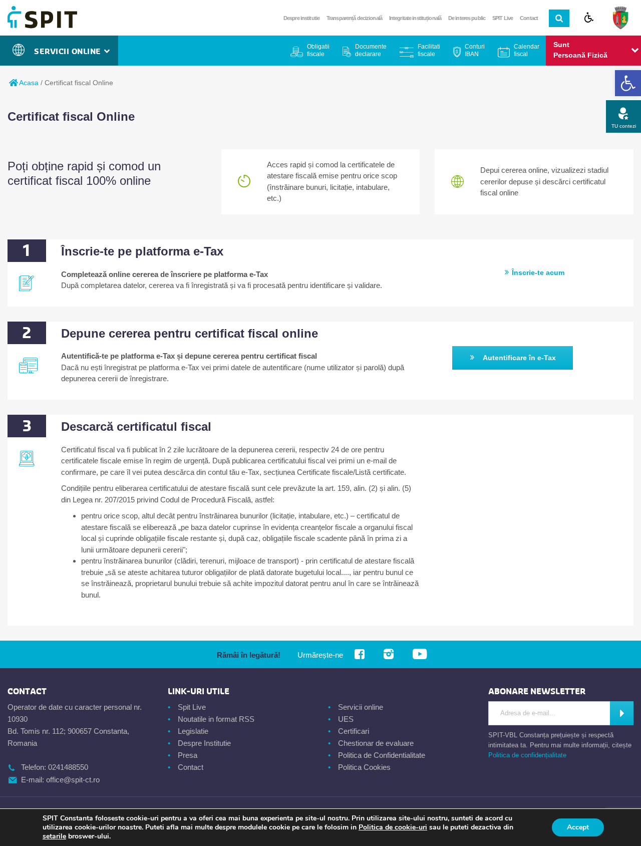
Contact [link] (529, 18)
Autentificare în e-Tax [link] (519, 358)
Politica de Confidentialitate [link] (381, 755)
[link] (628, 83)
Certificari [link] (353, 731)
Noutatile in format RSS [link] (216, 719)
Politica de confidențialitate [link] (527, 755)
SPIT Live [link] (502, 18)
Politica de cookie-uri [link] (393, 827)
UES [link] (346, 719)
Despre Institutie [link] (204, 743)
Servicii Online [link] (70, 52)
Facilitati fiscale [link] (429, 50)
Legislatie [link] (193, 731)
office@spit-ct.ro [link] (73, 779)
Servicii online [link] (360, 707)
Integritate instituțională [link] (415, 18)
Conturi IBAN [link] (475, 50)
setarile (54, 836)
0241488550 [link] (68, 767)
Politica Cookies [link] (364, 767)
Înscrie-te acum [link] (538, 272)
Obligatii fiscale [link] (318, 50)
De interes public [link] (466, 18)
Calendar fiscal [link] (526, 50)
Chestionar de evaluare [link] (376, 743)
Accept (578, 827)
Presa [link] (187, 755)
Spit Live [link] (192, 707)
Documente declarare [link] (371, 50)
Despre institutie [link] (301, 18)
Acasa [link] (28, 83)
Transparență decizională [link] (354, 18)
